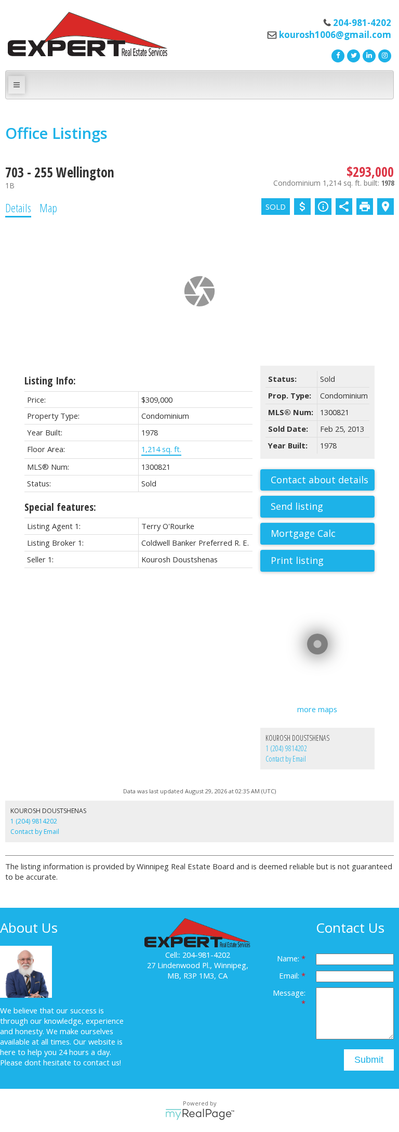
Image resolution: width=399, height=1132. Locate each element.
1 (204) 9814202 (286, 748)
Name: (289, 958)
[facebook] (336, 54)
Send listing (297, 506)
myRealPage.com (200, 1114)
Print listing (297, 560)
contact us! (102, 1062)
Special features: (60, 507)
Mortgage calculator (323, 534)
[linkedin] (368, 54)
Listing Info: (50, 381)
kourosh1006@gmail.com (335, 35)
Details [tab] (18, 207)
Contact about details (319, 479)
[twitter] (352, 54)
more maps (317, 709)
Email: (290, 975)
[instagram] (383, 54)
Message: (289, 992)
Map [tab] (48, 207)
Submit (368, 1059)
